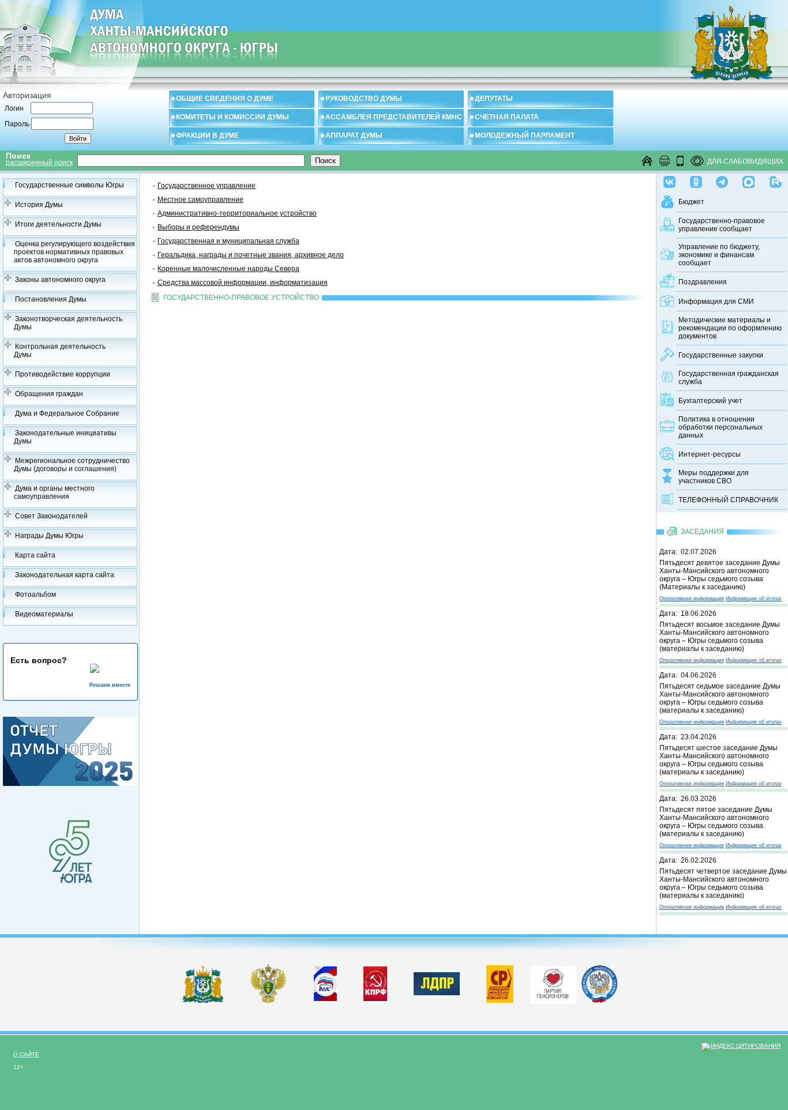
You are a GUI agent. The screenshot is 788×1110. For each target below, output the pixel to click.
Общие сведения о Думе (224, 99)
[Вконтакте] (669, 179)
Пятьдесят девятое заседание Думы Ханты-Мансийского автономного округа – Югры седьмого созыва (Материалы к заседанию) (719, 575)
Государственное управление (206, 186)
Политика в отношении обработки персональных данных (720, 427)
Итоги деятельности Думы (58, 224)
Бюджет (691, 202)
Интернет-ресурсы (709, 454)
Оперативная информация (691, 598)
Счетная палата (507, 117)
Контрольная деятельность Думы (60, 351)
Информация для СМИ (716, 302)
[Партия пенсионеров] (553, 983)
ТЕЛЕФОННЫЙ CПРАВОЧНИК (728, 500)
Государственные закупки (720, 355)
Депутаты (494, 99)
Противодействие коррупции (62, 374)
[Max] (748, 179)
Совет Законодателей (51, 516)
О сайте (26, 1054)
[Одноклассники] (696, 179)
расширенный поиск (39, 163)
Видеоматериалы (44, 614)
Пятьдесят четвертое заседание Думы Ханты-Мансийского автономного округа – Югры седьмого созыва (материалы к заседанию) (723, 883)
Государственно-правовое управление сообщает (721, 225)
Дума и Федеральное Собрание (67, 413)
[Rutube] (776, 179)
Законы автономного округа (60, 280)
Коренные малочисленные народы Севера (228, 269)
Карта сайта (35, 555)
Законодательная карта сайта (64, 575)
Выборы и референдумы (198, 227)
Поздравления (702, 282)
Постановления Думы (51, 299)
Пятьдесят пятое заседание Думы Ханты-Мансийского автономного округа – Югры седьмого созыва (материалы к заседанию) (715, 822)
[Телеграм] (722, 179)
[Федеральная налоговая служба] (599, 1000)
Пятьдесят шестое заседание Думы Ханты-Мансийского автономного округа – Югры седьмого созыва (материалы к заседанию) (718, 760)
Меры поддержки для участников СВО (713, 477)
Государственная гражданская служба (728, 378)
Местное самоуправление (200, 199)
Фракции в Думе (207, 135)
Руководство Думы (363, 99)
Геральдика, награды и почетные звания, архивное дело (250, 255)
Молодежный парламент (525, 135)
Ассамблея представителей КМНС (393, 117)
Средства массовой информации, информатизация (242, 283)
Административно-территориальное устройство (237, 213)
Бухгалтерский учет (710, 401)
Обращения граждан (49, 394)
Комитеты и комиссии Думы (232, 117)
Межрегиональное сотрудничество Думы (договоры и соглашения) (72, 465)
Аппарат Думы (353, 135)
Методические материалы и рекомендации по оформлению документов (730, 328)
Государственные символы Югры (69, 185)
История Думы (39, 205)
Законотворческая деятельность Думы (68, 323)
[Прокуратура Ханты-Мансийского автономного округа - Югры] (268, 1001)
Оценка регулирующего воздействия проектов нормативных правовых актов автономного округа (74, 252)
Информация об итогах (754, 598)
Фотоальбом (35, 594)
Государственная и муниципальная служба (228, 241)
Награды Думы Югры (49, 536)
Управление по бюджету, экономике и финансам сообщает (719, 255)
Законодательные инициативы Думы (65, 437)
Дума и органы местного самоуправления (54, 492)
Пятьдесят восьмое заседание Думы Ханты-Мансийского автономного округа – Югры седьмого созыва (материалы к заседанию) (719, 636)
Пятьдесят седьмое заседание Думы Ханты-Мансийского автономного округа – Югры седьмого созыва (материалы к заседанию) (720, 698)
